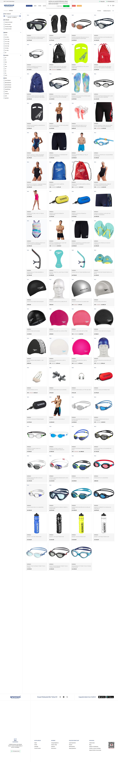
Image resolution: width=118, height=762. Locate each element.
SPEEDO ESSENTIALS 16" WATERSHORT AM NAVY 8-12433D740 (58, 155)
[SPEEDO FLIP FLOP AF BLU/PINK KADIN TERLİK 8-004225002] (81, 82)
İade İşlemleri (72, 746)
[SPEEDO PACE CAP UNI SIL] (103, 288)
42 (5, 68)
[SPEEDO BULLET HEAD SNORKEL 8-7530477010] (36, 259)
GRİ (6, 95)
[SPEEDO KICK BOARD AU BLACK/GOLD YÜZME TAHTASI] (36, 112)
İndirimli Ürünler (8, 22)
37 (5, 57)
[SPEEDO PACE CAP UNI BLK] (36, 317)
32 (5, 59)
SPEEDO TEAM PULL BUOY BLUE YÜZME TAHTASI (58, 273)
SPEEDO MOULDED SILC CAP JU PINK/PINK (79, 361)
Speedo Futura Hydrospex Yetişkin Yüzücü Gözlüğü (36, 566)
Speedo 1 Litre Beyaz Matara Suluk (101, 536)
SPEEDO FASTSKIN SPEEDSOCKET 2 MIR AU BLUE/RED (58, 478)
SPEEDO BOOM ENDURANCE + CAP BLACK (35, 361)
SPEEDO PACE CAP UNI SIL (100, 301)
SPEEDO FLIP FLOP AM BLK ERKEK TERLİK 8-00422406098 (57, 38)
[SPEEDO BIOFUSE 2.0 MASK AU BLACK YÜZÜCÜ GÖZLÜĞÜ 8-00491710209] (36, 24)
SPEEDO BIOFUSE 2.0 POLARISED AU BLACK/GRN (102, 449)
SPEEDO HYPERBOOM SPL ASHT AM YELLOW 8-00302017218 (57, 243)
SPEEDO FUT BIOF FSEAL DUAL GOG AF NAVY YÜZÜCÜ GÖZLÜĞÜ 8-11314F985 (58, 96)
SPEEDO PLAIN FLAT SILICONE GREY (80, 301)
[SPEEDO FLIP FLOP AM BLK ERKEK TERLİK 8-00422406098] (59, 24)
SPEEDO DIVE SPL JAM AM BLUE (57, 419)
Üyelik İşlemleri (72, 742)
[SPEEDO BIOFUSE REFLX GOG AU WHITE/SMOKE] (36, 464)
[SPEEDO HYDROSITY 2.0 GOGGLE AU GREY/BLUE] (103, 494)
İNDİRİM (73, 5)
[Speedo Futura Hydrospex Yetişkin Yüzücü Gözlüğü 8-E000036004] (59, 552)
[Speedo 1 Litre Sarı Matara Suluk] (81, 523)
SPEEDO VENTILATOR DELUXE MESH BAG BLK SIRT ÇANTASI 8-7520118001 (57, 67)
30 (5, 52)
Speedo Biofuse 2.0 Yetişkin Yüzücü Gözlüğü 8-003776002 (81, 566)
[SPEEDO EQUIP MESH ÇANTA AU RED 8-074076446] (81, 171)
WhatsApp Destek (16, 751)
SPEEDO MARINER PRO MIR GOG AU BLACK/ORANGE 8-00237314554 (80, 38)
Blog (90, 744)
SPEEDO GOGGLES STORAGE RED (102, 389)
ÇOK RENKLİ (8, 80)
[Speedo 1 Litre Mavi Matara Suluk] (36, 523)
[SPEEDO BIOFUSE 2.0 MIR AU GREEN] (81, 464)
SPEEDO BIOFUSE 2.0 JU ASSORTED (35, 507)
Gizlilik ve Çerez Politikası (95, 748)
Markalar (36, 746)
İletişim (70, 744)
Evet (66, 6)
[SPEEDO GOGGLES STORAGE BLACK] (36, 406)
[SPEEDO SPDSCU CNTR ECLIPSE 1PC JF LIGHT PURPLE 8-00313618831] (36, 229)
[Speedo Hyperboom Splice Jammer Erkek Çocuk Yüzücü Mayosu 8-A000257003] (103, 112)
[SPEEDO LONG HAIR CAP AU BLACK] (103, 317)
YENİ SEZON (29, 5)
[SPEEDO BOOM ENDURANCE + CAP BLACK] (36, 347)
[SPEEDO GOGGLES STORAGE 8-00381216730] (59, 200)
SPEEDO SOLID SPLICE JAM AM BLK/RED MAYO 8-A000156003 (58, 126)
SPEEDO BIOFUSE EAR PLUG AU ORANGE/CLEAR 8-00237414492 (79, 126)
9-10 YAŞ (7, 46)
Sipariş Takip (54, 744)
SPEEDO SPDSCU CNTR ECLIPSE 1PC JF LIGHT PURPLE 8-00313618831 (36, 243)
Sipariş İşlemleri (72, 748)
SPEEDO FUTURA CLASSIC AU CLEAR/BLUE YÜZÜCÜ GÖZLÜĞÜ (56, 449)
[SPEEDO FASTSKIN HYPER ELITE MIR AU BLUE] (81, 435)
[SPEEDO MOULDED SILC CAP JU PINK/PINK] (81, 347)
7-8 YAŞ (6, 48)
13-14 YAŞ (7, 41)
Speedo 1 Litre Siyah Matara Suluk (56, 536)
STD (6, 34)
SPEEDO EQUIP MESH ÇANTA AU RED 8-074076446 (81, 185)
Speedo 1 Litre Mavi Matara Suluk (34, 536)
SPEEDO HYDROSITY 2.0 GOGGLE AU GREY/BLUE (102, 508)
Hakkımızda (91, 742)
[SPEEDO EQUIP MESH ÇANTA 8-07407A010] (59, 171)
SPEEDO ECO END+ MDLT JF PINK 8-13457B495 (35, 214)
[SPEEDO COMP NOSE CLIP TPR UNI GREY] (81, 376)
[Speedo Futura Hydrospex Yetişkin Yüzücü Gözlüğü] (36, 552)
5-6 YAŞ (6, 50)
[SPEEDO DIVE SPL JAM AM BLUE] (59, 406)
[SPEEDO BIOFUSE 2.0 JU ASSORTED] (36, 494)
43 (5, 70)
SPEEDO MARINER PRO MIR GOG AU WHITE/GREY (80, 420)
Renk (5, 78)
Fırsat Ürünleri (8, 28)
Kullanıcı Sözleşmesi (93, 746)
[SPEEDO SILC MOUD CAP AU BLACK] (36, 288)
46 (5, 73)
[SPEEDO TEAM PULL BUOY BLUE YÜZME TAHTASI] (59, 259)
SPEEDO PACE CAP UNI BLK (33, 331)
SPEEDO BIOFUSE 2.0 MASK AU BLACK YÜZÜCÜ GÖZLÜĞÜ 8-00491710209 (36, 38)
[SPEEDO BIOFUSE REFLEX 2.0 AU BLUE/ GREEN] (81, 494)
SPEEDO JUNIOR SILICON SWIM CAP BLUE (102, 361)
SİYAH (6, 91)
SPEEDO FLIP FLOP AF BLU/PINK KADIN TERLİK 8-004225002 (81, 96)
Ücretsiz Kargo (8, 26)
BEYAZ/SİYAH (8, 82)
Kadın (35, 742)
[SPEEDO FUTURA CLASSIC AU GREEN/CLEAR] (36, 435)
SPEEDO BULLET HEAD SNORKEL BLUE (81, 272)
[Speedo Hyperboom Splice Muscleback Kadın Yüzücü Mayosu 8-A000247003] (36, 141)
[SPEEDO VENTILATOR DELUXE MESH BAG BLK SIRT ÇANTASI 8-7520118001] (59, 53)
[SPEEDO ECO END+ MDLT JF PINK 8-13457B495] (36, 200)
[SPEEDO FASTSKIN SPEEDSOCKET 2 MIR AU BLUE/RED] (59, 464)
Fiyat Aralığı (7, 13)
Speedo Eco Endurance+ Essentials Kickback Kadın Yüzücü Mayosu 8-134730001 (36, 185)
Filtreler (6, 19)
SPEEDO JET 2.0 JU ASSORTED (101, 477)
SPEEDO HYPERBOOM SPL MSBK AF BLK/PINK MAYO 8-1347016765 (102, 185)
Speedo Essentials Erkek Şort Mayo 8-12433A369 (80, 155)
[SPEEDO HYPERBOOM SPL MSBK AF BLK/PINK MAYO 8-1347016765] (103, 171)
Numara (6, 55)
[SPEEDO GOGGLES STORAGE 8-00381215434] (81, 200)
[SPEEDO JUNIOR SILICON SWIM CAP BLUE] (103, 347)
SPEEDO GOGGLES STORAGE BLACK (35, 419)
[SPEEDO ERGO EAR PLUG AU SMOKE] (59, 376)
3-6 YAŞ (6, 37)
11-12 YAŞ (7, 43)
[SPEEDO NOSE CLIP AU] (36, 376)
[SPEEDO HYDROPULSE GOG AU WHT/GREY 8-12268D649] (36, 53)
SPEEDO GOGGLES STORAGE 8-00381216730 (56, 214)
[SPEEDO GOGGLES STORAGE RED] (103, 376)
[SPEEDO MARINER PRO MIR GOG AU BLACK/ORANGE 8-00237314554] (81, 24)
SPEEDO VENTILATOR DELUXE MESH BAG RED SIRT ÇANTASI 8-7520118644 (102, 67)
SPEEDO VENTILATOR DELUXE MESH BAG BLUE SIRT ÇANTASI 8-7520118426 (35, 96)
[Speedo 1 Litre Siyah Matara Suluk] (59, 523)
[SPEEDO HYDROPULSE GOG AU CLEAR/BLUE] (103, 406)
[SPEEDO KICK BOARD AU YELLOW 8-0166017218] (81, 53)
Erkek (35, 744)
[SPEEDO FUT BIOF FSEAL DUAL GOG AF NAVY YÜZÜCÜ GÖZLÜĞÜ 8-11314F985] (59, 82)
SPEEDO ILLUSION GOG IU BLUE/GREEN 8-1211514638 (103, 155)
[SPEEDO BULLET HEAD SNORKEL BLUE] (81, 259)
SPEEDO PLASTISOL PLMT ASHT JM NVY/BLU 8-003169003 (102, 214)
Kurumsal (79, 5)
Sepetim (53, 746)
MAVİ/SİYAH (7, 89)
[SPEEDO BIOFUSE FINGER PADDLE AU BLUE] (103, 259)
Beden (5, 32)
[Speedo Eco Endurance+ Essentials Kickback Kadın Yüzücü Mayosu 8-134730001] (36, 171)
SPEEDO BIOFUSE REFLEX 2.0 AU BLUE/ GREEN (81, 508)
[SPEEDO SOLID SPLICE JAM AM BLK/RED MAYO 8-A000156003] (59, 112)
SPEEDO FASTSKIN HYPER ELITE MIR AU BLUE (81, 449)
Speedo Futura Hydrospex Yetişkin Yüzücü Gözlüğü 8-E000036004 (58, 566)
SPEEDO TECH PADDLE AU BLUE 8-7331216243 (102, 243)
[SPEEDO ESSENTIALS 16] (59, 141)
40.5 (6, 66)
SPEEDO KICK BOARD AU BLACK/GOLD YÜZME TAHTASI (36, 126)
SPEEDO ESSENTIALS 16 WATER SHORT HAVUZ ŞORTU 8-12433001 (81, 243)
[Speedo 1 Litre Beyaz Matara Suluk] (103, 523)
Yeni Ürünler (8, 24)
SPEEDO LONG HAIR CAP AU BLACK (102, 331)
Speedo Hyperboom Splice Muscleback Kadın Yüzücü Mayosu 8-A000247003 (35, 155)
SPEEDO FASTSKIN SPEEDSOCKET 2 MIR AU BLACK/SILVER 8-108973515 (103, 96)
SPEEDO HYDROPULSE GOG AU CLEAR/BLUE (101, 420)
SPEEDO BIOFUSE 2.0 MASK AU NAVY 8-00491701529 (58, 508)
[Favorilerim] (110, 5)
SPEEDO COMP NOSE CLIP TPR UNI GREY (81, 389)
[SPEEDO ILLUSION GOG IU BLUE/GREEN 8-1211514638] (103, 141)
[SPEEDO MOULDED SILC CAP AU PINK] (59, 317)
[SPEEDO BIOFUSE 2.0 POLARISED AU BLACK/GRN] (103, 435)
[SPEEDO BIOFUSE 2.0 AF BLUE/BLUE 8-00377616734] (103, 24)
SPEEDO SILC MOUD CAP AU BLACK (35, 301)
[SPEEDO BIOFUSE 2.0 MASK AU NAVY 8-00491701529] (59, 494)
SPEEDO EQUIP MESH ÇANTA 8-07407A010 (56, 185)
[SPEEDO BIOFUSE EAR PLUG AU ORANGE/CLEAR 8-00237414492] (81, 112)
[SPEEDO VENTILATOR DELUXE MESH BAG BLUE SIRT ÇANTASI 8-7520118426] (36, 82)
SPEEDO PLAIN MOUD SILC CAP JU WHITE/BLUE (57, 361)
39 (5, 64)
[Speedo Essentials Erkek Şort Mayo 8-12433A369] (81, 141)
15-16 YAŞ (7, 39)
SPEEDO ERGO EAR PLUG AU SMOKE (57, 389)
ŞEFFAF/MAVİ (8, 84)
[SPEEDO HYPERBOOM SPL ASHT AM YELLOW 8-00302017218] (59, 229)
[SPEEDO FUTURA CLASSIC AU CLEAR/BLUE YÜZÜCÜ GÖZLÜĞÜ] (59, 435)
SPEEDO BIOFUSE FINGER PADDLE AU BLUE (103, 273)
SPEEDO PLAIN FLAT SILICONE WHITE (58, 301)
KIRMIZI (7, 93)
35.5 (6, 62)
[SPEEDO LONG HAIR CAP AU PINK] (81, 317)
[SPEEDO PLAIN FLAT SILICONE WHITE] (59, 288)
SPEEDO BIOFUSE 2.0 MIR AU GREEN (80, 477)
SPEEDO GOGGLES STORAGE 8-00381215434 (79, 214)
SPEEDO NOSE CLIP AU (32, 389)
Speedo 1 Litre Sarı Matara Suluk (78, 536)
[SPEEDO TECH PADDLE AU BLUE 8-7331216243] (103, 229)
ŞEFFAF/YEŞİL (8, 87)
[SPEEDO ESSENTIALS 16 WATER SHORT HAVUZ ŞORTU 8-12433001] (81, 229)
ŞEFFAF (7, 98)
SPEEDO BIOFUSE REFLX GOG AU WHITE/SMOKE (34, 478)
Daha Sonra (59, 6)
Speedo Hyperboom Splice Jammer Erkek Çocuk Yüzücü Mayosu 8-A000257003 (103, 126)
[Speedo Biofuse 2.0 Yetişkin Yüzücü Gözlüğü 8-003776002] (81, 552)
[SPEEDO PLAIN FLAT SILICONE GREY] (81, 288)
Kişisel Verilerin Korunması (95, 750)
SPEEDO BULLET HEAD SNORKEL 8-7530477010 (35, 273)
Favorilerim (53, 748)
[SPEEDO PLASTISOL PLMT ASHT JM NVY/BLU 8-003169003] (103, 200)
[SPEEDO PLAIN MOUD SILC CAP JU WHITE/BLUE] (59, 347)
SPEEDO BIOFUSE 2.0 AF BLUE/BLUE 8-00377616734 (103, 38)
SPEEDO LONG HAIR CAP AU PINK (80, 331)
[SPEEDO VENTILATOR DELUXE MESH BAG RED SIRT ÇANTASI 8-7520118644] (103, 53)
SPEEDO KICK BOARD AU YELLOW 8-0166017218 (80, 67)
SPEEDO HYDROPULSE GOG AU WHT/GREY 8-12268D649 (34, 67)
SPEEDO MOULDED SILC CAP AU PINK (58, 331)
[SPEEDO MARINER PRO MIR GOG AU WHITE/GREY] (81, 406)
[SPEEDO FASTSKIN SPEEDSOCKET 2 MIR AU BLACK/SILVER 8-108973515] (103, 82)
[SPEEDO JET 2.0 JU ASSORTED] (103, 464)
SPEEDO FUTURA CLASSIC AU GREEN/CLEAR (34, 449)
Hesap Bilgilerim (55, 742)
